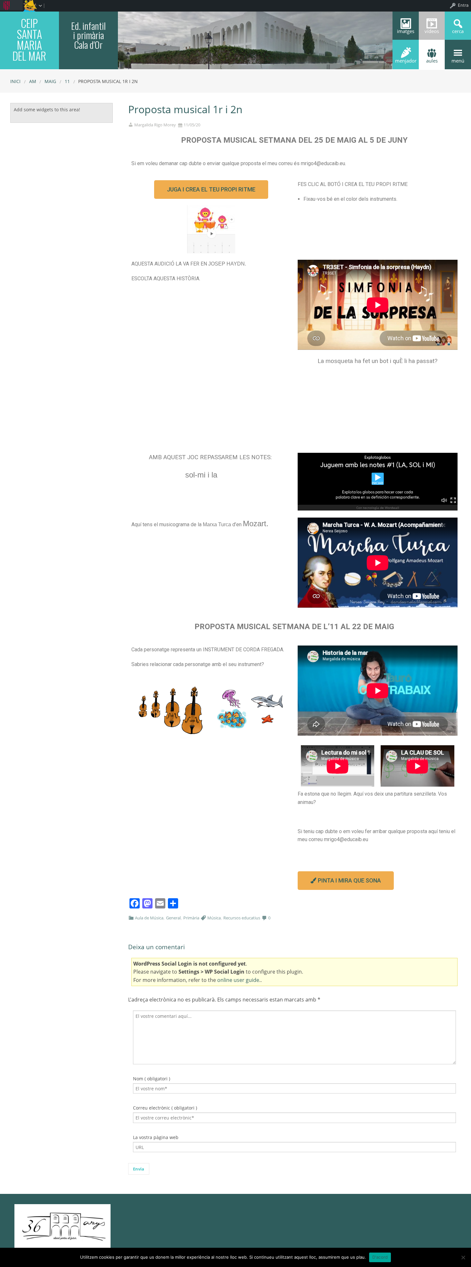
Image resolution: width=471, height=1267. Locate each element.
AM (32, 81)
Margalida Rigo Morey (155, 125)
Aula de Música (149, 918)
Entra (463, 5)
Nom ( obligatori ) (151, 1079)
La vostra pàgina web (155, 1137)
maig (50, 81)
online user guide (238, 980)
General (173, 918)
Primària (191, 918)
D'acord (380, 1257)
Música (214, 918)
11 (67, 81)
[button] (211, 189)
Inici (15, 81)
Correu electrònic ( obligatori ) (165, 1108)
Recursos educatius (241, 918)
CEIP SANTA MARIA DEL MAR (29, 39)
